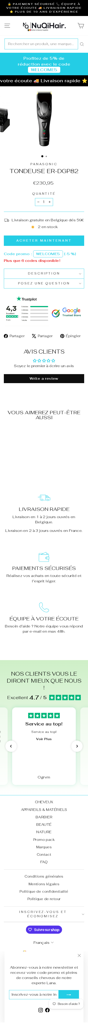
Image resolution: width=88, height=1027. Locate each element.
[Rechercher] (82, 44)
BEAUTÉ (43, 824)
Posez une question (44, 283)
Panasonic (44, 164)
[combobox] (41, 44)
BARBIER (44, 817)
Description (44, 273)
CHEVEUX (44, 802)
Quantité (44, 194)
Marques (44, 847)
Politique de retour (44, 899)
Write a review (44, 378)
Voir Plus (44, 739)
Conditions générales (44, 876)
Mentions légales (44, 884)
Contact (44, 854)
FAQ (44, 862)
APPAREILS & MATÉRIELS (44, 809)
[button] (11, 746)
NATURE (43, 832)
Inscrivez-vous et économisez (43, 914)
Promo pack (44, 839)
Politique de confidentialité (44, 891)
